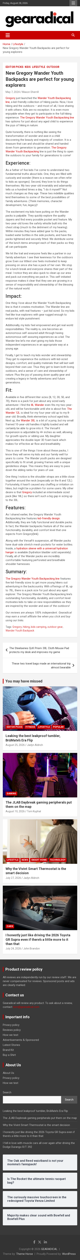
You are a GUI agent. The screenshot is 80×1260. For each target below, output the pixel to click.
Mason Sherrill (30, 91)
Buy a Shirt (9, 1055)
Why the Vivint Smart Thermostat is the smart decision (36, 1125)
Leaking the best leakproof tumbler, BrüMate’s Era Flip (35, 1111)
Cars (10, 926)
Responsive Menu (73, 3)
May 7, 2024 (13, 91)
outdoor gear (55, 626)
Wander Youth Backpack (20, 630)
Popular (58, 727)
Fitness (30, 727)
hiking (26, 626)
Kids (28, 66)
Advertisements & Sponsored (21, 1040)
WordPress (69, 1254)
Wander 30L (28, 420)
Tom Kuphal (34, 811)
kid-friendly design (49, 518)
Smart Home (39, 860)
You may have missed (23, 681)
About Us (8, 1073)
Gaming (11, 793)
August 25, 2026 (15, 744)
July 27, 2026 (13, 877)
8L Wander (37, 405)
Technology (57, 860)
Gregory (10, 98)
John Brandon (31, 948)
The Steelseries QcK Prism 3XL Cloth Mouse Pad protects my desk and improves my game (39, 650)
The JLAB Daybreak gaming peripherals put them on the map (40, 1118)
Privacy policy (11, 1025)
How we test (10, 1035)
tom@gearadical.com (26, 1007)
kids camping (38, 626)
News (25, 860)
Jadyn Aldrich (35, 744)
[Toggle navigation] (8, 35)
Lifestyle (38, 66)
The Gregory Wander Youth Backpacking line (47, 117)
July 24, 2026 (13, 948)
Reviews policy (12, 1030)
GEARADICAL (49, 1249)
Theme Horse (24, 1254)
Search (7, 1092)
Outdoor (53, 66)
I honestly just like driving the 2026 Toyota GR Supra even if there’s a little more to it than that (38, 939)
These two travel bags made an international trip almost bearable (41, 665)
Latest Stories (11, 1045)
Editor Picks (14, 66)
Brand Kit (8, 1050)
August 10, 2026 (15, 811)
